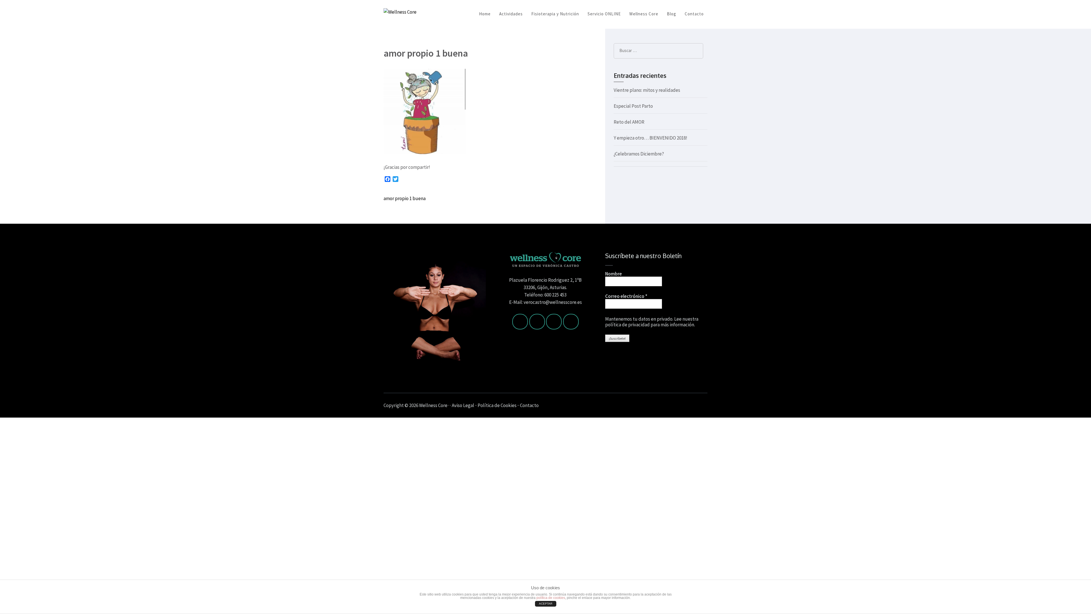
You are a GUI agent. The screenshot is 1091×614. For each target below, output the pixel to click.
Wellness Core (643, 13)
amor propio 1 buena (405, 198)
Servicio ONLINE (604, 13)
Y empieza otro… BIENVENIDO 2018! (650, 138)
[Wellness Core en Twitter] (537, 321)
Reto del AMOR (629, 122)
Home (485, 13)
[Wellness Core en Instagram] (554, 321)
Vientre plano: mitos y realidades (647, 90)
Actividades (511, 13)
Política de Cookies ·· (499, 405)
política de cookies (550, 598)
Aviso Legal (463, 405)
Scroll (1053, 405)
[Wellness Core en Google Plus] (571, 321)
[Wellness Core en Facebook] (520, 321)
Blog (671, 13)
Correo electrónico (626, 296)
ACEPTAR (545, 603)
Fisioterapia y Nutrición (555, 13)
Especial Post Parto (633, 106)
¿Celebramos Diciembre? (639, 154)
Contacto (694, 13)
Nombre (613, 274)
